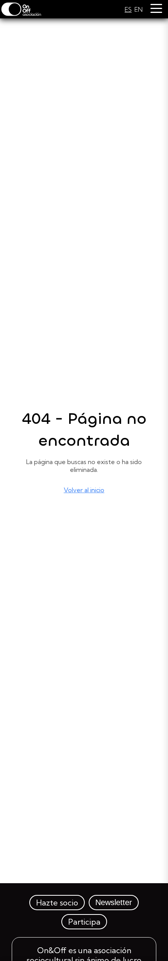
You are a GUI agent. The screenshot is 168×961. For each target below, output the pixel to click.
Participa (84, 922)
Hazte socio (57, 902)
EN (138, 9)
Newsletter (113, 902)
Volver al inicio (84, 490)
